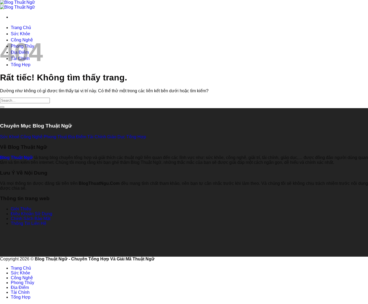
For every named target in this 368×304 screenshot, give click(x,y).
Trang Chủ (21, 27)
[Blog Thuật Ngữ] (17, 4)
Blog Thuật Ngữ (16, 157)
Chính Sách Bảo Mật (30, 218)
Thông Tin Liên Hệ (28, 223)
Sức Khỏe (20, 33)
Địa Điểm (20, 287)
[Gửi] (2, 107)
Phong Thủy (22, 282)
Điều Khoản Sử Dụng (31, 213)
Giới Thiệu (21, 209)
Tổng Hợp (20, 297)
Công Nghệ (22, 277)
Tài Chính (20, 292)
